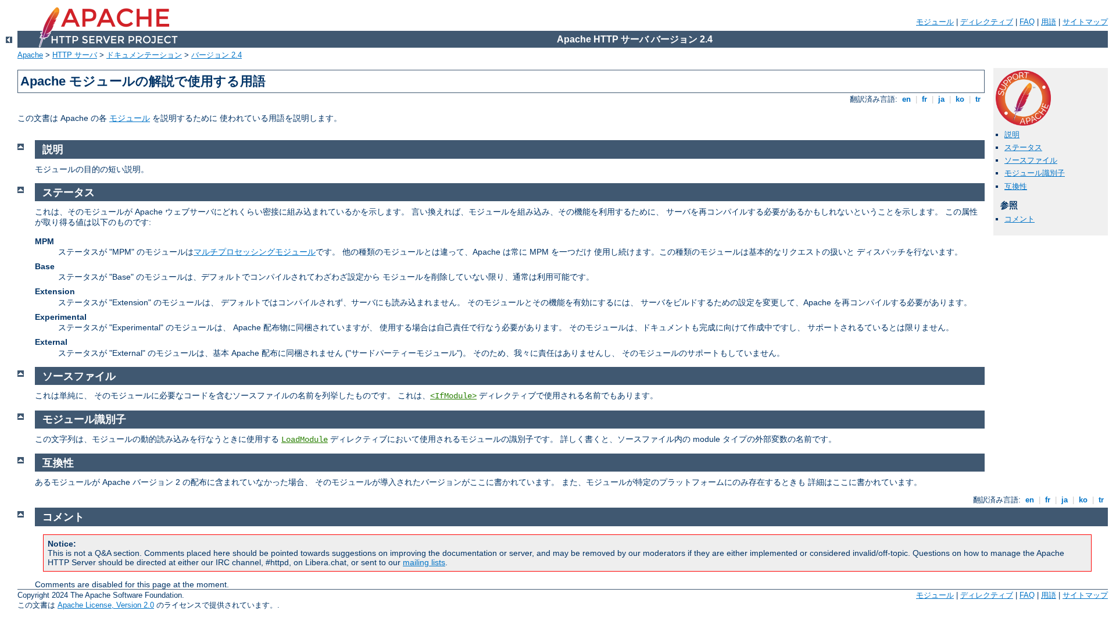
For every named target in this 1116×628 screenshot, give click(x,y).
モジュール (935, 21)
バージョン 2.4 (216, 55)
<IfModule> (453, 396)
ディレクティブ (986, 21)
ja (941, 99)
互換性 (1015, 186)
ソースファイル (1030, 160)
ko (960, 99)
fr (924, 99)
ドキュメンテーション (144, 55)
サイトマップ (1085, 21)
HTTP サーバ (74, 55)
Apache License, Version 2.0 (106, 605)
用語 (1048, 21)
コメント (1019, 219)
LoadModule (304, 439)
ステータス (1023, 147)
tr (978, 99)
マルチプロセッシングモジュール (255, 251)
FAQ (1027, 21)
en (906, 99)
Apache (30, 55)
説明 (1012, 134)
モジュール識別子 (1034, 173)
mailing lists (424, 562)
